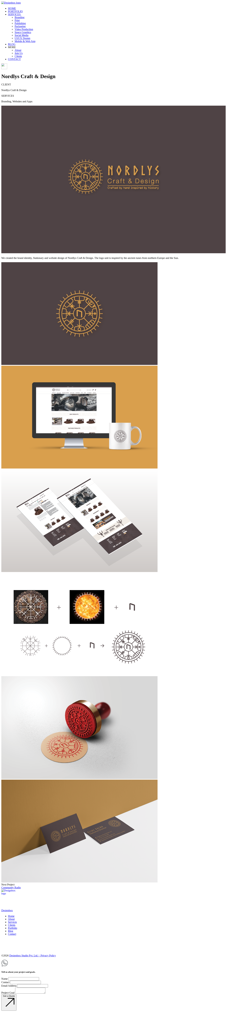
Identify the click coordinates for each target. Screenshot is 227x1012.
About (11, 919)
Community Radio (11, 887)
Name (4, 978)
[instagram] (113, 948)
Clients (11, 925)
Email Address (9, 985)
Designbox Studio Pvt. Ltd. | (24, 955)
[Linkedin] (4, 943)
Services (12, 922)
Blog (10, 931)
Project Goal (7, 992)
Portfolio (12, 928)
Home (11, 916)
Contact (12, 934)
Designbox (7, 910)
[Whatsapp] (4, 965)
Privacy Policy (48, 955)
